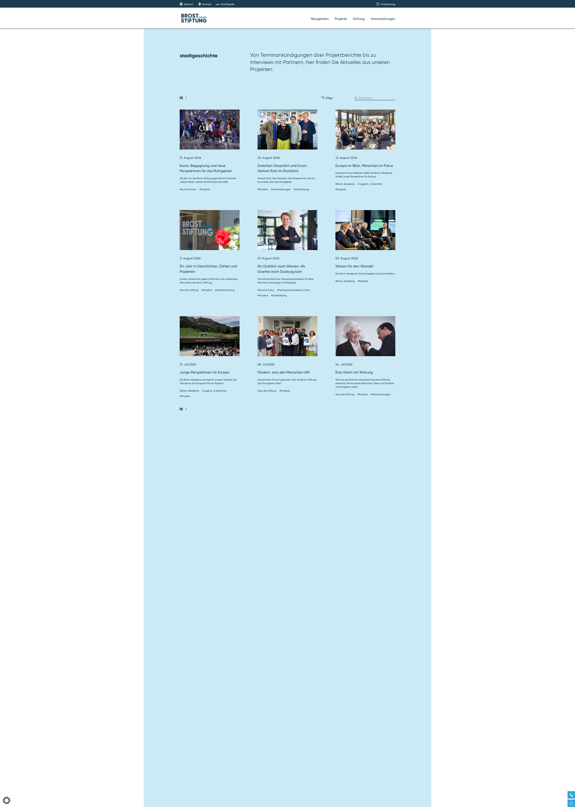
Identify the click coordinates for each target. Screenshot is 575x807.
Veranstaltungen (383, 19)
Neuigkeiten (320, 19)
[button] (6, 800)
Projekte (341, 19)
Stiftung (359, 19)
